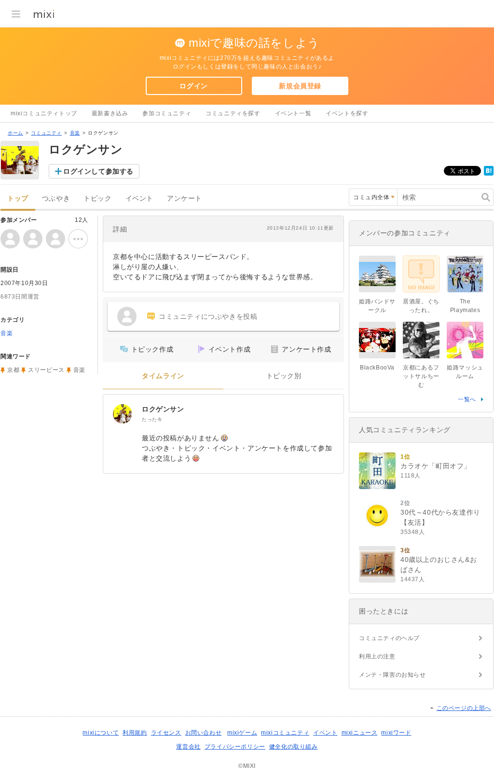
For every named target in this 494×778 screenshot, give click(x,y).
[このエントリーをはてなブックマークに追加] (489, 173)
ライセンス (166, 732)
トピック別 (284, 376)
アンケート (184, 198)
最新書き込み (110, 113)
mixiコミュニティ (285, 732)
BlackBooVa (377, 367)
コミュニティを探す (233, 113)
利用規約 (135, 732)
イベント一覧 (293, 113)
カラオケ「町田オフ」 (435, 466)
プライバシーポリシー (235, 746)
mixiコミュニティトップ (44, 113)
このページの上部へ (464, 708)
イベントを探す (347, 113)
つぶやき (56, 198)
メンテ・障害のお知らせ (392, 674)
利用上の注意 (377, 656)
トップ (17, 198)
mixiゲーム (242, 732)
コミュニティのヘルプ (389, 638)
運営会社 (188, 746)
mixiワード (396, 732)
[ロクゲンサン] (122, 413)
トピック (97, 198)
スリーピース (46, 370)
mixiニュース (360, 732)
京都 (13, 370)
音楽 (75, 133)
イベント (139, 198)
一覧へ (467, 399)
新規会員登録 (300, 86)
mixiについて (100, 732)
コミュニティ (46, 133)
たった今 (152, 419)
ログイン (193, 86)
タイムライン (163, 376)
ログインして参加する (98, 171)
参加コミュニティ (166, 113)
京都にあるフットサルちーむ (421, 376)
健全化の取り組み (293, 746)
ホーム (15, 133)
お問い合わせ (203, 732)
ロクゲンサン (163, 409)
